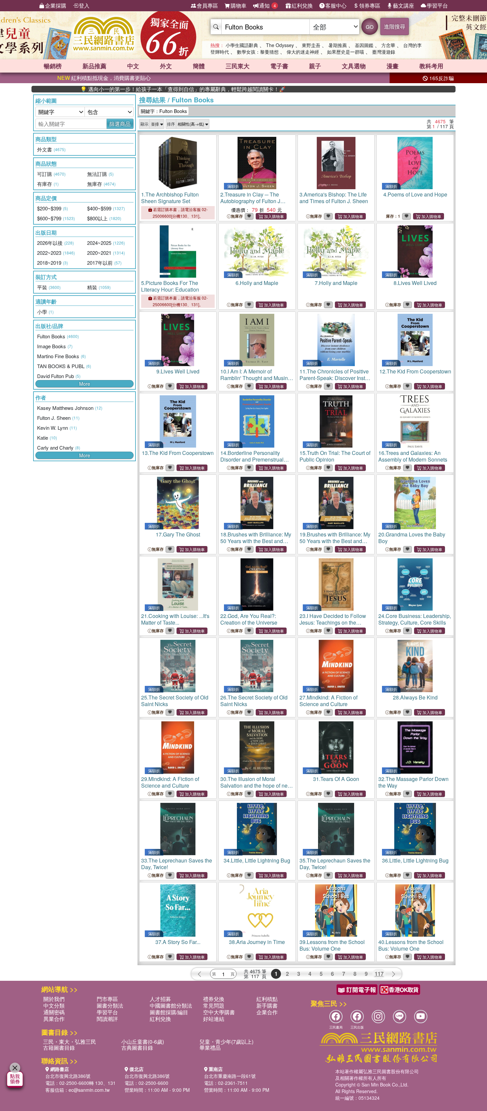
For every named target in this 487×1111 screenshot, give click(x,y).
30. (256, 785)
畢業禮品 (210, 1047)
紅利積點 (267, 999)
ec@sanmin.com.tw (89, 1089)
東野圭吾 (311, 45)
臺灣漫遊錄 (383, 51)
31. (336, 779)
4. (415, 194)
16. (412, 456)
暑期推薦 (337, 45)
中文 (133, 66)
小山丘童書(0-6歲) (142, 1041)
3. (333, 198)
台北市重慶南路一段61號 (230, 1076)
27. (328, 701)
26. (254, 701)
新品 (94, 66)
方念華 (388, 45)
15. (334, 456)
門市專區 (107, 999)
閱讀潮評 (107, 1019)
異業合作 (54, 1019)
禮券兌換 (213, 999)
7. (336, 283)
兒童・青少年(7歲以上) (226, 1041)
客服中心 (336, 5)
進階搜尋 (394, 26)
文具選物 (354, 66)
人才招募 (160, 999)
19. (334, 544)
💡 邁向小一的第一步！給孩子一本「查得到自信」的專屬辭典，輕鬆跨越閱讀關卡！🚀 (147, 89)
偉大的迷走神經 (303, 51)
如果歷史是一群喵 (345, 51)
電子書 (279, 66)
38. (257, 942)
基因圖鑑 (364, 45)
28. (415, 697)
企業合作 (267, 1012)
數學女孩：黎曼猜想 (258, 51)
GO (370, 26)
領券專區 (369, 5)
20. (411, 537)
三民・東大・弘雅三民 (69, 1041)
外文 (166, 66)
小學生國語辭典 (242, 45)
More (84, 383)
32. (413, 782)
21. (175, 619)
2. (250, 201)
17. (178, 534)
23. (333, 625)
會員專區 (207, 5)
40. (411, 945)
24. (414, 619)
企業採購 (55, 5)
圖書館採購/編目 (169, 1012)
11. (335, 381)
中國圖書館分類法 (171, 1005)
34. (257, 860)
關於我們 (54, 999)
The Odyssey (280, 45)
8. (415, 283)
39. (332, 945)
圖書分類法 (110, 1005)
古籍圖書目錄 (59, 1047)
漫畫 (393, 66)
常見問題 (213, 1005)
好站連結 (213, 1019)
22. (248, 619)
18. (255, 544)
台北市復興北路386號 (67, 1076)
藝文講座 (403, 5)
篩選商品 (120, 124)
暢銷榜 (53, 66)
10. (257, 377)
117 (379, 973)
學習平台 (437, 5)
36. (415, 860)
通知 (267, 5)
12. (415, 371)
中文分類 (54, 1005)
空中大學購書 (219, 1012)
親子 (315, 66)
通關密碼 (54, 1012)
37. (177, 942)
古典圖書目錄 (137, 1047)
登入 (84, 5)
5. (170, 286)
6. (257, 283)
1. (170, 198)
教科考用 (431, 66)
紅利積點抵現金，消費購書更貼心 (104, 78)
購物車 (238, 5)
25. (174, 701)
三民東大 (237, 66)
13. (178, 453)
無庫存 (237, 216)
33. (176, 864)
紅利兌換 (302, 5)
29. (170, 782)
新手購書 (267, 1005)
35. (334, 864)
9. (177, 371)
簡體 (199, 66)
